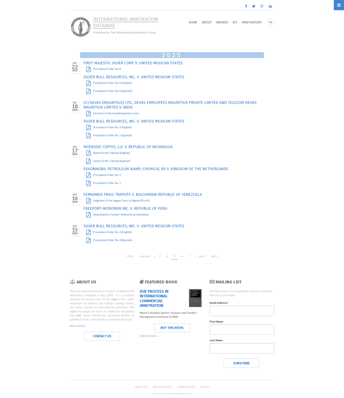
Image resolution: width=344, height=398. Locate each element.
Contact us (102, 336)
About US (141, 387)
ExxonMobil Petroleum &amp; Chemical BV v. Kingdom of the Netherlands (155, 168)
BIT (235, 22)
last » (214, 256)
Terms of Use (186, 387)
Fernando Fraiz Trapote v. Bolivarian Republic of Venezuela (142, 194)
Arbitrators (252, 22)
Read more (77, 326)
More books (148, 336)
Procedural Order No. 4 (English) (112, 232)
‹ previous (144, 256)
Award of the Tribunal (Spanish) (111, 160)
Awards (222, 22)
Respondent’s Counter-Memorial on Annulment (121, 214)
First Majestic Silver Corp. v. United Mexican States (133, 63)
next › (202, 256)
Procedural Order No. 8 (107, 68)
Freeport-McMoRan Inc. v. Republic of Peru (125, 208)
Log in (205, 387)
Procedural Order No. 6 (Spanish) (112, 90)
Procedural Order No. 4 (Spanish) (112, 240)
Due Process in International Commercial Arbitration (154, 298)
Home (193, 22)
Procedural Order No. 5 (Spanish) (112, 135)
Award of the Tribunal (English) (111, 152)
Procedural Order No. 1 (107, 182)
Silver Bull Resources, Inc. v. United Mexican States (133, 77)
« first (130, 256)
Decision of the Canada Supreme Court (116, 113)
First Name (216, 321)
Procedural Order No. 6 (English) (112, 82)
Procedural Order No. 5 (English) (112, 127)
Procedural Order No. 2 (107, 174)
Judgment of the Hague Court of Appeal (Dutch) (121, 200)
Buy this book (172, 328)
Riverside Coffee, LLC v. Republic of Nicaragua (128, 146)
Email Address (219, 302)
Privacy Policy (162, 387)
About (207, 22)
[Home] (80, 27)
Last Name (216, 340)
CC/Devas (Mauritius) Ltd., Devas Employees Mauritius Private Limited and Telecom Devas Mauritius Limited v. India (170, 105)
